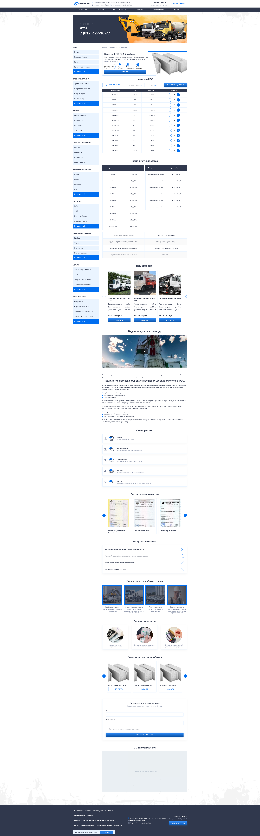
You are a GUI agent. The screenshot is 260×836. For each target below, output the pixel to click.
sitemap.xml (118, 825)
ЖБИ (76, 206)
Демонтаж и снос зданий (83, 316)
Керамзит (77, 184)
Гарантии (139, 9)
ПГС (76, 189)
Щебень (77, 179)
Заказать (125, 71)
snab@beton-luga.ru (127, 5)
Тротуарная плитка (81, 84)
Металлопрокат (80, 115)
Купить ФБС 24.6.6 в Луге (117, 685)
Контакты (177, 9)
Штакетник (78, 125)
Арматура (78, 130)
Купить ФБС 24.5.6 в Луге (143, 685)
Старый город (79, 94)
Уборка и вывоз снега (82, 280)
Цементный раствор (82, 67)
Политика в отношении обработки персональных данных (94, 820)
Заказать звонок (178, 3)
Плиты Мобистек (80, 216)
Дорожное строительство (83, 311)
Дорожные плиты (80, 221)
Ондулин (77, 243)
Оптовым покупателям (104, 825)
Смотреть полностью (111, 61)
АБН (76, 275)
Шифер (77, 238)
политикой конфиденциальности (128, 729)
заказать (119, 689)
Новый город (79, 99)
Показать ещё (79, 72)
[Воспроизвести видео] (144, 351)
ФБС (76, 211)
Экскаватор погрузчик (82, 270)
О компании (82, 9)
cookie (95, 832)
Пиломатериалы (80, 253)
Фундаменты (79, 301)
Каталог (101, 9)
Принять (106, 832)
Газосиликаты (79, 162)
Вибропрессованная (82, 89)
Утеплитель (78, 248)
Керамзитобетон (80, 57)
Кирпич (77, 147)
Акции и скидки (158, 9)
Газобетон (78, 152)
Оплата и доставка (120, 9)
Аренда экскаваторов (82, 285)
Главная (104, 47)
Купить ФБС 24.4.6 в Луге (168, 685)
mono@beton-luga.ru (103, 5)
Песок (76, 174)
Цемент (77, 62)
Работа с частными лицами (84, 825)
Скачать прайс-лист (114, 85)
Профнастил (79, 120)
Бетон (76, 52)
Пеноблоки (78, 157)
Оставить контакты (144, 734)
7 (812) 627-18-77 (161, 2)
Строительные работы (82, 306)
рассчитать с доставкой (175, 85)
